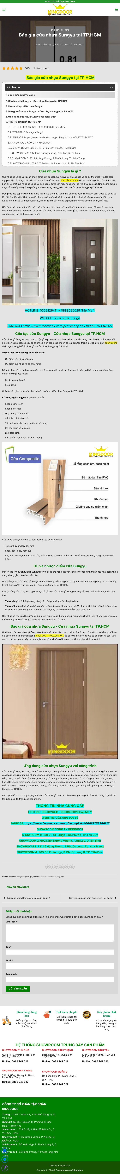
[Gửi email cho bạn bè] (62, 867)
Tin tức (65, 30)
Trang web (11, 974)
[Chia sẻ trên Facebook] (52, 867)
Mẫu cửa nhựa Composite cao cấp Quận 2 (28, 898)
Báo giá (55, 30)
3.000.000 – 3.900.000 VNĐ (49, 635)
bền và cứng (111, 342)
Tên (8, 947)
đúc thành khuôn (69, 180)
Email (9, 960)
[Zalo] (4, 1151)
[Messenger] (4, 1160)
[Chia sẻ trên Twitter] (57, 867)
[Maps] (4, 1169)
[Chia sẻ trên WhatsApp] (47, 867)
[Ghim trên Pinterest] (67, 867)
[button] (4, 9)
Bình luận (11, 921)
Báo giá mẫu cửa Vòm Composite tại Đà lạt (91, 898)
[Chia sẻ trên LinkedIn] (72, 867)
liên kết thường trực (56, 876)
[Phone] (4, 1143)
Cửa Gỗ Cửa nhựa (74, 45)
